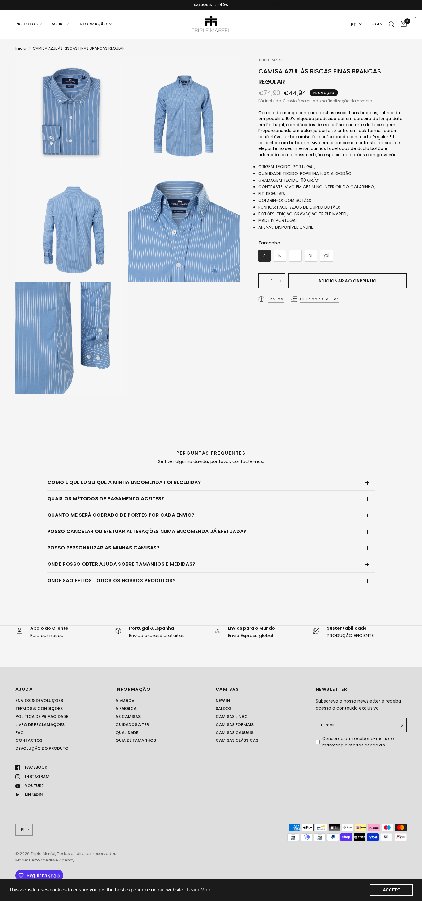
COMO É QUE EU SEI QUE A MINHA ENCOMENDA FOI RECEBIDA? (124, 482)
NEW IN (223, 700)
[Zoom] (114, 70)
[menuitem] (31, 24)
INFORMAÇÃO (133, 689)
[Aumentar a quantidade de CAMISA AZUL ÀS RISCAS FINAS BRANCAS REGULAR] (280, 281)
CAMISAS (227, 689)
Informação (92, 24)
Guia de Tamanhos (136, 740)
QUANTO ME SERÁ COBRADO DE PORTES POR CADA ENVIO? (120, 515)
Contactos (28, 740)
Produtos (26, 24)
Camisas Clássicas (237, 740)
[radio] (264, 256)
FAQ (19, 733)
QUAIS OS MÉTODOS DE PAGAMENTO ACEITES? (105, 498)
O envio (290, 100)
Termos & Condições (39, 708)
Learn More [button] (199, 889)
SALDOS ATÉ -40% (211, 4)
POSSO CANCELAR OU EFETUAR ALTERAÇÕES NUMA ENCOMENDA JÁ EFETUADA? (146, 531)
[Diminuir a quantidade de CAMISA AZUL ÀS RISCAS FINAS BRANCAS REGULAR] (263, 281)
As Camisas (128, 717)
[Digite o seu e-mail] (400, 725)
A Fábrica (126, 708)
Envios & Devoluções (39, 700)
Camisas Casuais (234, 733)
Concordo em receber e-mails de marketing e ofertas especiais (358, 742)
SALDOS (223, 708)
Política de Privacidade (41, 717)
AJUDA (24, 689)
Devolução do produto (42, 748)
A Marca (125, 700)
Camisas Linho (232, 717)
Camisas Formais (235, 725)
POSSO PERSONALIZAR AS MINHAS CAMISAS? (103, 547)
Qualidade (127, 733)
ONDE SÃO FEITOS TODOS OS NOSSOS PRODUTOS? (111, 580)
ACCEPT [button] (391, 889)
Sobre (58, 24)
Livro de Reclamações (40, 725)
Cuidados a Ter (132, 725)
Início (20, 48)
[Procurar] (392, 24)
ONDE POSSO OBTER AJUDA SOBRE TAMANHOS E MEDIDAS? (121, 564)
